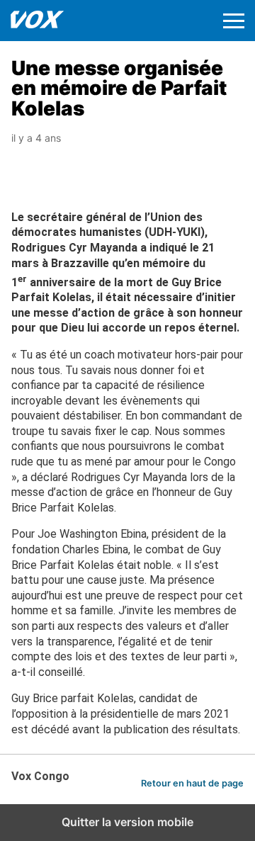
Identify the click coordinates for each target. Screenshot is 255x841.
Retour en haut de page (192, 783)
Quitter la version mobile (127, 822)
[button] (233, 20)
